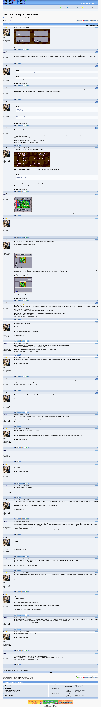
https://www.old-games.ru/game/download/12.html (23, 561)
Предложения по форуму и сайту (55, 686)
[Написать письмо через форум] (19, 145)
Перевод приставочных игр (19, 17)
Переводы (42, 17)
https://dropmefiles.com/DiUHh (32, 602)
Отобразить (22, 131)
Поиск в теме (88, 25)
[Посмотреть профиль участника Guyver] (15, 237)
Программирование (55, 688)
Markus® (55, 706)
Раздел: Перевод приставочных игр (32, 17)
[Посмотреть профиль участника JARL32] (15, 145)
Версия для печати (94, 25)
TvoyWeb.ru (54, 705)
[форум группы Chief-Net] (14, 4)
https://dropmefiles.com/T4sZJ (48, 241)
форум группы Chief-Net (88, 3)
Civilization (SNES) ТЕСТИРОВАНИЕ (21, 15)
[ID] (96, 52)
